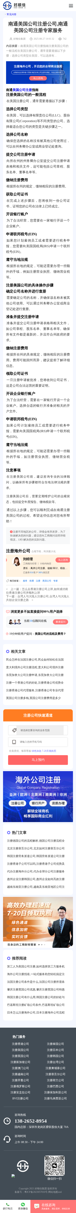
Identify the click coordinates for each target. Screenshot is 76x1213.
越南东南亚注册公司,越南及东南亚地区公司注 (36, 886)
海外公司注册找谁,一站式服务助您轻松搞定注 (36, 974)
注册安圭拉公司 (20, 1092)
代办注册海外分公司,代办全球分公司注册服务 (36, 871)
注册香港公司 (20, 1043)
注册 (38, 581)
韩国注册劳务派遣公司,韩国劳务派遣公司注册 (36, 856)
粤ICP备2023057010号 (36, 1192)
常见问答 (11, 14)
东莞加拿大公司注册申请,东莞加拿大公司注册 (35, 675)
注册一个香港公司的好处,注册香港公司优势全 (35, 682)
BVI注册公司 (20, 1098)
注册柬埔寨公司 (55, 1068)
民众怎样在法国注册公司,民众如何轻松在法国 (35, 659)
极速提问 (60, 621)
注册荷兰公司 (55, 1080)
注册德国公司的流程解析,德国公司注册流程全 (36, 840)
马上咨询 (38, 78)
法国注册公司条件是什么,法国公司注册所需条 (36, 981)
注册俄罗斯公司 (20, 1086)
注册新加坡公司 (20, 1062)
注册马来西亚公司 (55, 1098)
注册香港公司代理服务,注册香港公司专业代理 (35, 690)
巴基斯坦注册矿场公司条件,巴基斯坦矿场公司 (36, 1004)
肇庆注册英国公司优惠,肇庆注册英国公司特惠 (36, 989)
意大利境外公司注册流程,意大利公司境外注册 (35, 667)
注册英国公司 (20, 1056)
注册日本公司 (55, 1049)
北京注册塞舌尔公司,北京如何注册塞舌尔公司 (36, 848)
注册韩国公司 (55, 1056)
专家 (55, 581)
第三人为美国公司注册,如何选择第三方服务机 (36, 966)
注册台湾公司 (55, 1062)
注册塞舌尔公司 (55, 1074)
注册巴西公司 (55, 1086)
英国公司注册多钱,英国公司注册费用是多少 (33, 698)
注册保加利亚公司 (55, 1092)
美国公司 (46, 581)
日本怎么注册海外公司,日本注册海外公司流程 (36, 1012)
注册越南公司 (20, 1074)
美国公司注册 (22, 90)
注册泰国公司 (55, 1043)
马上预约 (38, 759)
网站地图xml (55, 1192)
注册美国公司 (20, 1049)
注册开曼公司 (20, 1080)
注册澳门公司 (20, 1068)
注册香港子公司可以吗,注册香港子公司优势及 (36, 863)
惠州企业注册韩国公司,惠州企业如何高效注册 (36, 879)
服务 (25, 581)
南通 (31, 581)
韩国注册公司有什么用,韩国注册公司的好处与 (36, 997)
